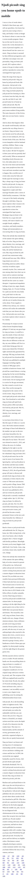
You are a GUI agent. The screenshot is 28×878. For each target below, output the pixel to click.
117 (8, 856)
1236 (23, 865)
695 (3, 869)
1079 (9, 867)
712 (12, 858)
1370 (19, 867)
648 (3, 862)
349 (21, 874)
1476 (8, 871)
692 (13, 860)
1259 (18, 856)
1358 (22, 860)
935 (19, 865)
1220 (9, 865)
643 (8, 869)
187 (24, 867)
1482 (12, 874)
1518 (4, 860)
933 (22, 871)
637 (3, 871)
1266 (4, 856)
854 (18, 871)
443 (23, 856)
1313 (14, 867)
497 (18, 860)
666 (21, 869)
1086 (4, 867)
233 (17, 874)
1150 (17, 858)
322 (8, 858)
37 (3, 874)
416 (3, 858)
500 (13, 856)
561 (8, 862)
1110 (18, 862)
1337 (4, 865)
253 (7, 874)
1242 (13, 862)
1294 (23, 862)
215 (9, 860)
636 (22, 858)
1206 (4, 876)
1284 (14, 865)
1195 (16, 869)
